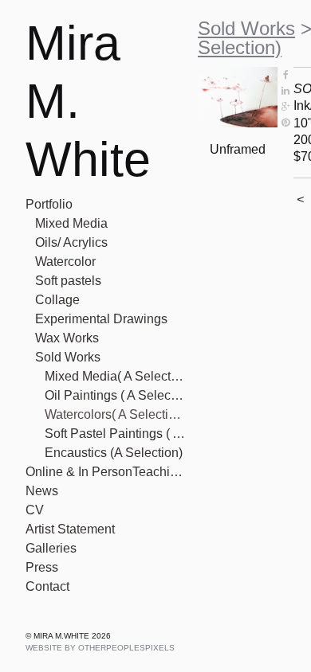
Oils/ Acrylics (71, 242)
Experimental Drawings (101, 319)
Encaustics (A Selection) (114, 452)
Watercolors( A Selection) (115, 414)
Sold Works (67, 357)
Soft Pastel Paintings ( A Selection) (115, 433)
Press (42, 567)
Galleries (51, 548)
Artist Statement (70, 529)
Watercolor (65, 261)
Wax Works (67, 338)
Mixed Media (71, 223)
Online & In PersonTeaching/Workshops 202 (105, 472)
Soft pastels (68, 280)
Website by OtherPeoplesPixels (100, 647)
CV (35, 510)
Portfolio (49, 204)
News (42, 491)
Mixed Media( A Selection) (115, 376)
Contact (47, 586)
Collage (57, 300)
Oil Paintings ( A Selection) (115, 395)
